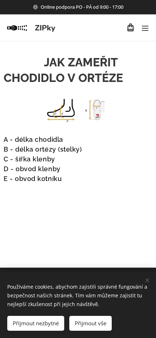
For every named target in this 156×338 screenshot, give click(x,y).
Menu (145, 28)
